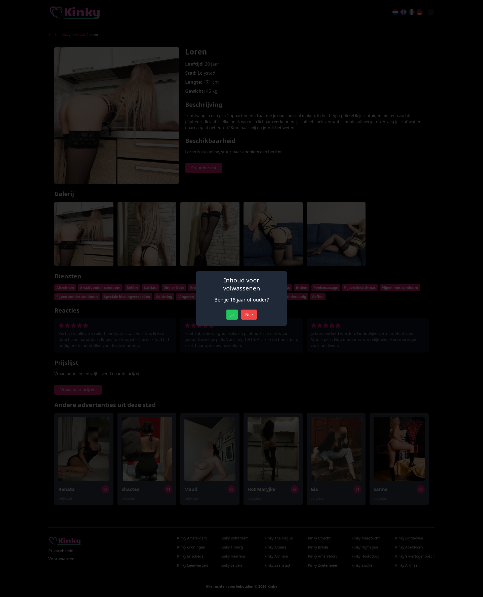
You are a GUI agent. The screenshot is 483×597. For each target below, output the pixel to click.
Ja (232, 314)
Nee (249, 314)
